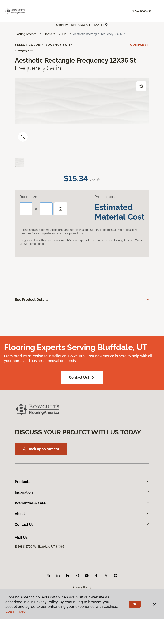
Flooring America (26, 34)
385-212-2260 (141, 11)
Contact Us (24, 524)
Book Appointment (43, 449)
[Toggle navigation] (155, 11)
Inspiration (24, 492)
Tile (64, 34)
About (20, 514)
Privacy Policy (82, 587)
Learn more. (15, 611)
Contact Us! (79, 377)
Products (49, 34)
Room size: (29, 197)
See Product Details (31, 299)
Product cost (105, 197)
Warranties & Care (30, 503)
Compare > (139, 44)
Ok (135, 604)
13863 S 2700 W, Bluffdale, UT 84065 (39, 546)
